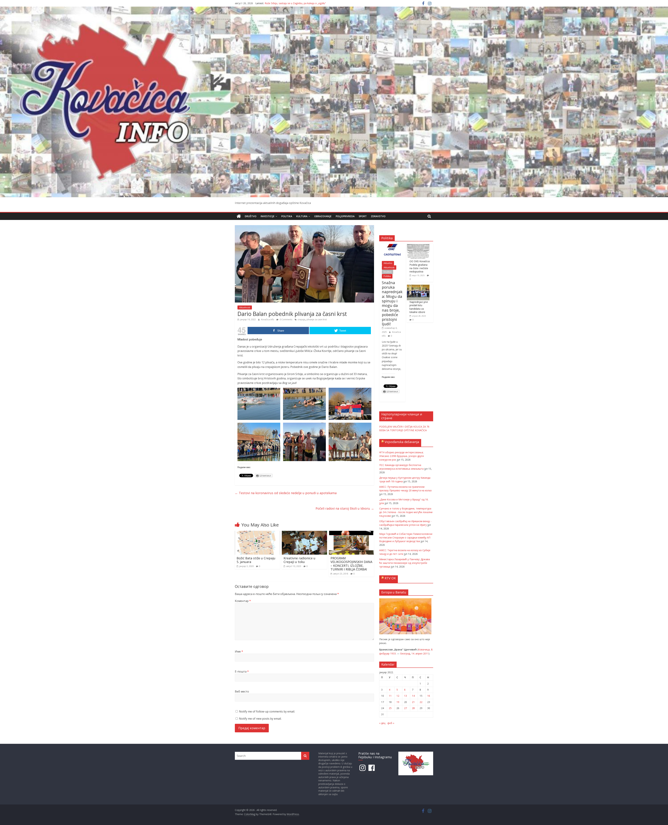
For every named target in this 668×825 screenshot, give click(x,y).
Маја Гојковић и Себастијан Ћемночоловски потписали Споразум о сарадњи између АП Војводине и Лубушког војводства (405, 537)
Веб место (242, 691)
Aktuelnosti (244, 307)
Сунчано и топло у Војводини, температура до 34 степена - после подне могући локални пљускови (405, 512)
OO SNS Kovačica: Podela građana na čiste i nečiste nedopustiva (419, 266)
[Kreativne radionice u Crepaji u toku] (304, 533)
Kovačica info (268, 319)
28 (413, 708)
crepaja (301, 319)
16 (428, 695)
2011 (426, 653)
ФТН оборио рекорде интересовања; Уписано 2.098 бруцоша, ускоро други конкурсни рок (401, 456)
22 (421, 702)
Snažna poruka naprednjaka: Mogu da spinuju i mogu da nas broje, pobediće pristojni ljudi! (392, 303)
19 (397, 702)
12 (397, 695)
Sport (363, 216)
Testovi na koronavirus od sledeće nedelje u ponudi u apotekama (286, 493)
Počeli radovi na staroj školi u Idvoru (345, 508)
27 (405, 708)
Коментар (243, 601)
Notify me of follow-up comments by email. (267, 711)
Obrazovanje (323, 216)
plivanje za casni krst (317, 319)
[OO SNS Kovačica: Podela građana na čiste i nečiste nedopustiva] (418, 245)
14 (413, 695)
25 (390, 708)
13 (405, 695)
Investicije (268, 216)
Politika (286, 216)
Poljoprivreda (345, 216)
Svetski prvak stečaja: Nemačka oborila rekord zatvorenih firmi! (300, 3)
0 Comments (285, 319)
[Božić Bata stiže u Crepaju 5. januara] (257, 533)
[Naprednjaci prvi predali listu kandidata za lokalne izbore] (418, 286)
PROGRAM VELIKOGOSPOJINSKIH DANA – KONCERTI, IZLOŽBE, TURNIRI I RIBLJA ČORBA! (351, 564)
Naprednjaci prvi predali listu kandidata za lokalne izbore (418, 307)
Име (239, 651)
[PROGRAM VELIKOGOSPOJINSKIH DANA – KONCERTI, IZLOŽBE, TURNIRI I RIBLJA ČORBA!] (351, 533)
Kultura (301, 216)
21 (413, 702)
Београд (405, 653)
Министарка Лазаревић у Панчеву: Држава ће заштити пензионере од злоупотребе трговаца (404, 563)
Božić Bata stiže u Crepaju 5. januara (256, 560)
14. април (416, 653)
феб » (390, 723)
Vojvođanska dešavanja (402, 442)
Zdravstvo (378, 216)
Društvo (250, 216)
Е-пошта (242, 671)
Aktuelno (388, 263)
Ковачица (424, 649)
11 (390, 695)
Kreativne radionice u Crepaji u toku (299, 560)
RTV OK (390, 578)
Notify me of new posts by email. (260, 719)
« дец (382, 723)
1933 (393, 653)
